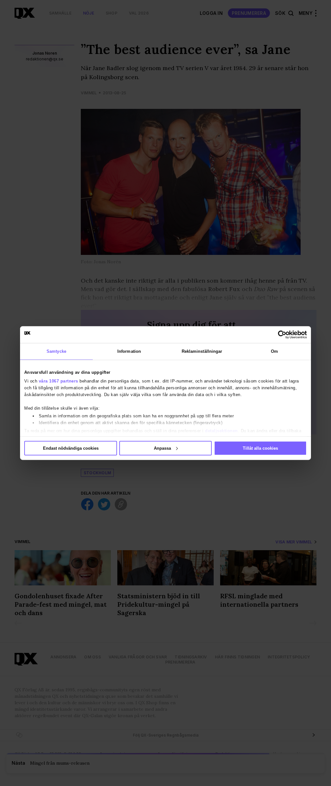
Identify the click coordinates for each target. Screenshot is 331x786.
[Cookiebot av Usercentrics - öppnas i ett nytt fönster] (278, 334)
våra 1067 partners (58, 381)
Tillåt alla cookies (260, 447)
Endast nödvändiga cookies (71, 447)
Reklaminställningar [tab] (202, 351)
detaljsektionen (221, 430)
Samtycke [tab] (56, 351)
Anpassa (162, 447)
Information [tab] (129, 351)
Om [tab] (274, 351)
